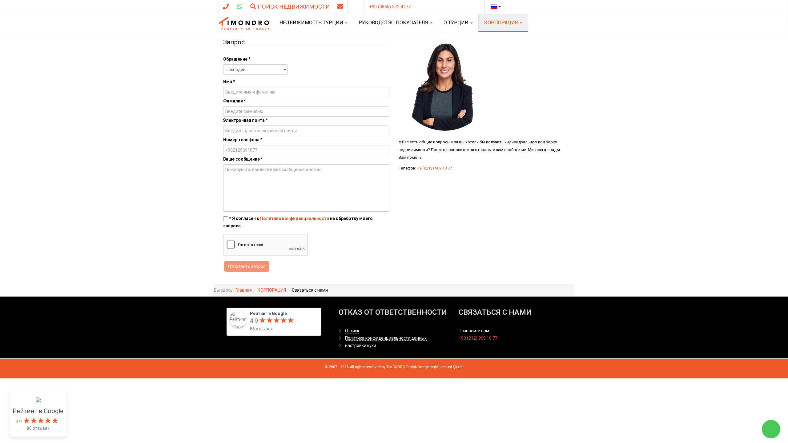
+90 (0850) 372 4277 (390, 7)
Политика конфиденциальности (294, 218)
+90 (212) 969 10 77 (478, 338)
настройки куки (360, 345)
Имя (229, 81)
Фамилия (234, 100)
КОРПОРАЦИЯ (501, 23)
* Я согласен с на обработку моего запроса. (298, 222)
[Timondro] (244, 23)
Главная (243, 290)
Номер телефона (243, 139)
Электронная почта (245, 120)
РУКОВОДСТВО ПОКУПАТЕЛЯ (394, 23)
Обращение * (237, 59)
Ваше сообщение (243, 159)
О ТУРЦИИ (457, 23)
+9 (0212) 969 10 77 (434, 168)
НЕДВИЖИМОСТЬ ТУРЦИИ (311, 23)
